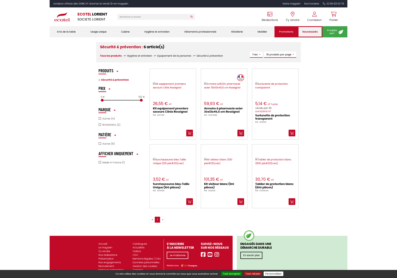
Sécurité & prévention (115, 80)
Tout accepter (232, 274)
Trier (255, 54)
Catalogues (140, 244)
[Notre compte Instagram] (217, 255)
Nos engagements (109, 262)
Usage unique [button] (98, 31)
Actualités (139, 247)
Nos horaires (311, 3)
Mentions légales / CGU (147, 258)
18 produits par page (279, 54)
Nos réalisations (107, 255)
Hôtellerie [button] (237, 31)
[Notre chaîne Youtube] (211, 255)
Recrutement (106, 266)
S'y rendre (104, 251)
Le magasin (105, 247)
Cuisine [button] (125, 31)
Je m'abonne (177, 255)
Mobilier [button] (262, 31)
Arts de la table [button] (66, 31)
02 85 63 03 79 (335, 3)
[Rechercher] (192, 17)
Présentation (106, 258)
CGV (135, 255)
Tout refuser (252, 274)
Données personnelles (146, 262)
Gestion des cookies (145, 266)
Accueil (102, 244)
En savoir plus (251, 255)
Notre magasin (292, 3)
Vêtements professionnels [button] (200, 31)
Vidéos (137, 251)
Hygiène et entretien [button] (157, 31)
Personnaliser (273, 274)
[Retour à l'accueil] (63, 16)
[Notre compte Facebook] (204, 255)
